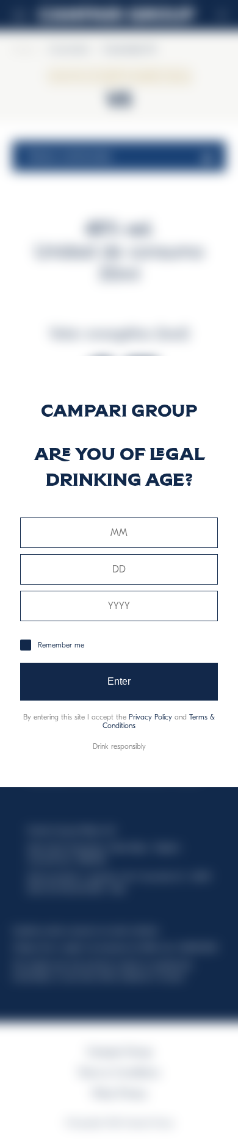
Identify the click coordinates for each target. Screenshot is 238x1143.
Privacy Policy (150, 717)
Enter (119, 681)
